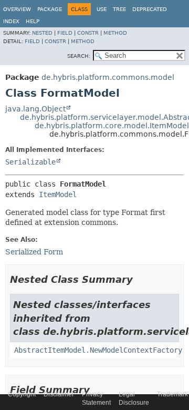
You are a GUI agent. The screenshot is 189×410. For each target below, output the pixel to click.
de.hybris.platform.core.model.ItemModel (112, 125)
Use (102, 9)
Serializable (30, 162)
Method (115, 33)
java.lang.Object (35, 109)
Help (32, 21)
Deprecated (149, 9)
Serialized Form (34, 252)
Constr (88, 33)
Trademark (172, 394)
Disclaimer (59, 394)
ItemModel (58, 194)
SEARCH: (78, 56)
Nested (42, 33)
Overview (17, 9)
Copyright (22, 394)
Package (49, 9)
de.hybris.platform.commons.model (107, 77)
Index (11, 21)
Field (64, 33)
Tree (119, 9)
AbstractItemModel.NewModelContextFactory (98, 350)
